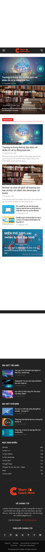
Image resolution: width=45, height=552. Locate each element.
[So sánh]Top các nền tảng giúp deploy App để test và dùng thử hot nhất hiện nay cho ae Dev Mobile (28, 208)
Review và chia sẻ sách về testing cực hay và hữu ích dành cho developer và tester (21, 190)
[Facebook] (5, 535)
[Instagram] (11, 535)
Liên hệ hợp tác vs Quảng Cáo (30, 543)
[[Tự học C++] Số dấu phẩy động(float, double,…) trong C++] (7, 411)
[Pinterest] (28, 535)
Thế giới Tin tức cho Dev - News (11, 74)
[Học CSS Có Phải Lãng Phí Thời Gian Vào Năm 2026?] (7, 394)
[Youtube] (40, 535)
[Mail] (22, 535)
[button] (3, 50)
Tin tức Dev (13, 545)
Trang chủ (7, 543)
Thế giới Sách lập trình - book (11, 105)
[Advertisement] (22, 23)
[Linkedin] (16, 535)
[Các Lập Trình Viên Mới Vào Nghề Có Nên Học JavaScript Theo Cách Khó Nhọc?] (7, 373)
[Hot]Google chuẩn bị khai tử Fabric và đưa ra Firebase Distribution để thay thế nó (28, 220)
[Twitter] (34, 535)
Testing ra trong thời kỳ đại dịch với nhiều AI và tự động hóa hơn (20, 148)
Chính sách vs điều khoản (27, 545)
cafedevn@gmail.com (29, 520)
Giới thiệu (15, 543)
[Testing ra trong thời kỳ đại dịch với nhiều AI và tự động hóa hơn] (22, 71)
